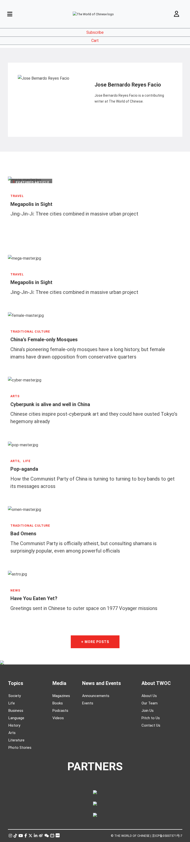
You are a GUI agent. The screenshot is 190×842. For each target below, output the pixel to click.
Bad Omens (23, 534)
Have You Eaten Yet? (33, 598)
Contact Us (151, 725)
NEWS (15, 590)
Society (14, 696)
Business (15, 710)
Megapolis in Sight (31, 204)
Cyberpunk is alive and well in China (50, 404)
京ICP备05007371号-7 (167, 836)
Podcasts (60, 710)
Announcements (95, 696)
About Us (149, 696)
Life (11, 703)
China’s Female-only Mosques (44, 339)
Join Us (148, 710)
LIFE (27, 461)
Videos (58, 718)
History (14, 725)
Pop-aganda (24, 469)
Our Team (150, 703)
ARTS (15, 396)
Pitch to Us (151, 718)
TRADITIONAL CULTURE (30, 331)
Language (16, 718)
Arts (12, 733)
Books (57, 703)
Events (87, 703)
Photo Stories (19, 747)
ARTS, (15, 461)
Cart (95, 40)
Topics (15, 683)
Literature (16, 740)
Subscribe (95, 32)
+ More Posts (95, 642)
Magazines (61, 696)
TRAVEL (17, 196)
